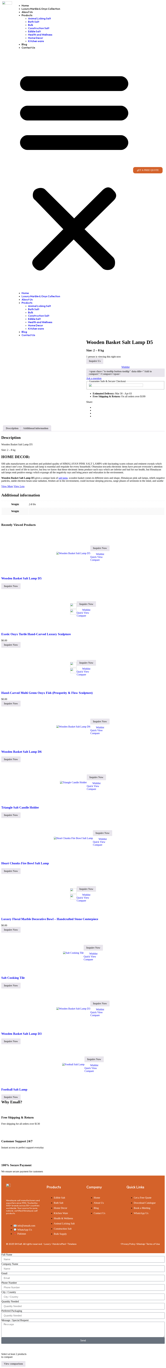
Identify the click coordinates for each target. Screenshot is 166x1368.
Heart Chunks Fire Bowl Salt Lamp (25, 863)
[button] (74, 170)
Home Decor (35, 37)
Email (4, 1273)
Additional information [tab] (35, 428)
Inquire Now (100, 548)
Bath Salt (33, 21)
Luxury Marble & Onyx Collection (41, 8)
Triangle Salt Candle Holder (20, 807)
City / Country (8, 1292)
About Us (27, 12)
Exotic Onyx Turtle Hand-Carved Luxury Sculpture (36, 634)
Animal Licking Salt (39, 18)
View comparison (13, 1363)
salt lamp (63, 478)
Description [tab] (12, 428)
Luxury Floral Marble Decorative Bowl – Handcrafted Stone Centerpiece (49, 919)
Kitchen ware (36, 41)
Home (25, 5)
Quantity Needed (10, 1301)
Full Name (6, 1254)
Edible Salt (34, 31)
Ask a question (93, 378)
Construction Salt (38, 28)
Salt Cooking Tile (13, 977)
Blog (24, 44)
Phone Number (9, 1282)
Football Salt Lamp (14, 1089)
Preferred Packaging (11, 1310)
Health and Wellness (40, 34)
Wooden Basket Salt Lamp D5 (21, 578)
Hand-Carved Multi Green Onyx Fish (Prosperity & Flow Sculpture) (47, 693)
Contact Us (28, 47)
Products (27, 15)
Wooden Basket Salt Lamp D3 (21, 1033)
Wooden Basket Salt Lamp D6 (21, 751)
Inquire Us (95, 361)
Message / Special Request (15, 1320)
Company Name (9, 1264)
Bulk (30, 25)
